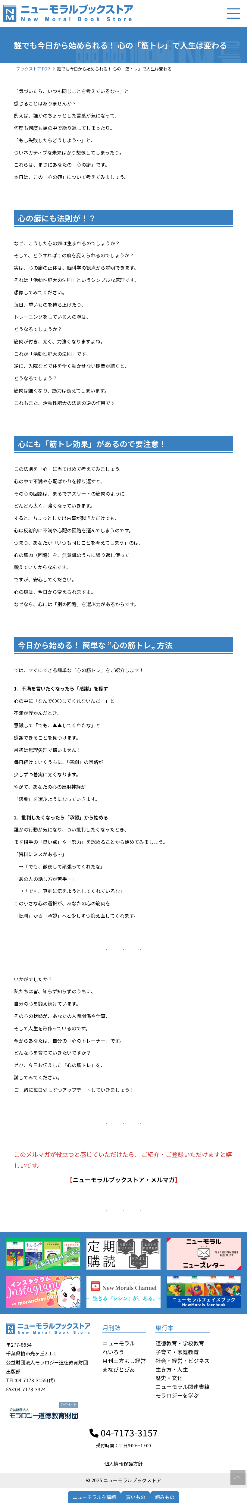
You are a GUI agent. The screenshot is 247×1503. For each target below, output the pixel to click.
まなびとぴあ (118, 1369)
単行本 (164, 1327)
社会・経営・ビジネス (182, 1360)
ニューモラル (118, 1343)
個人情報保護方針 (123, 1463)
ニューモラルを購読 (94, 1497)
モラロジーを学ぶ (177, 1395)
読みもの (164, 1497)
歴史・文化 (169, 1378)
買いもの (135, 1497)
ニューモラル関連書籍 (182, 1386)
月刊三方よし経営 (124, 1360)
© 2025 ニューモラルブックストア (123, 1480)
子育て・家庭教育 (177, 1352)
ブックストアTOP (33, 69)
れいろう (113, 1352)
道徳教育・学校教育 (179, 1343)
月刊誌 (111, 1327)
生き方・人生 (171, 1369)
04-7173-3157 (128, 1432)
